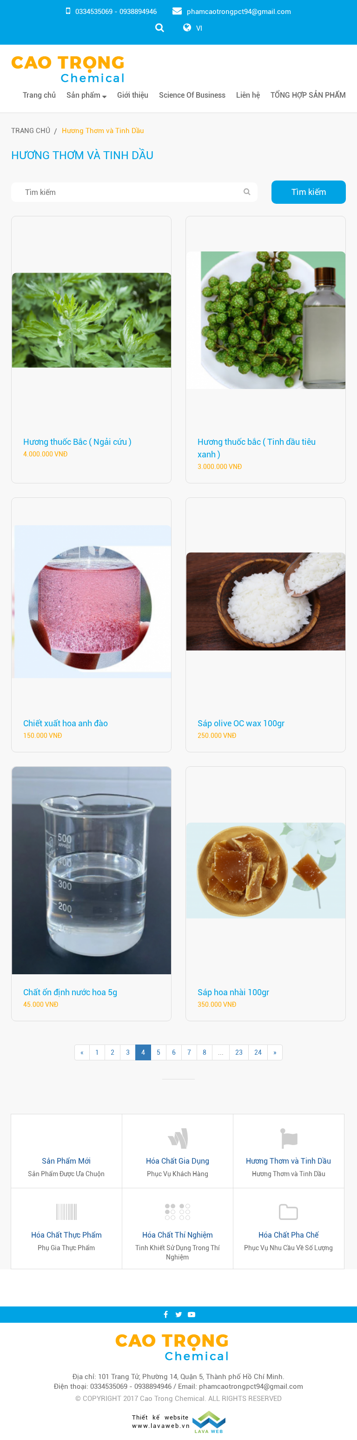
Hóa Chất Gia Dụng (177, 1161)
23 (239, 1052)
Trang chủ (39, 95)
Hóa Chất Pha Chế (288, 1235)
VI (199, 28)
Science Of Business (192, 95)
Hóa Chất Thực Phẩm (66, 1235)
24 (258, 1052)
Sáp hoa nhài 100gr (233, 992)
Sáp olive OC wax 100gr (241, 723)
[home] (171, 1347)
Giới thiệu (132, 95)
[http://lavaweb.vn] (208, 1421)
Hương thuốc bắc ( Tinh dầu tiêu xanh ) (257, 448)
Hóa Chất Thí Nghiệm (177, 1235)
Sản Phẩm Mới (66, 1161)
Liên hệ (248, 95)
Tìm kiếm (308, 192)
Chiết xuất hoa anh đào (65, 723)
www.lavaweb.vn (161, 1425)
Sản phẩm (84, 95)
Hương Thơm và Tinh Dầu (103, 131)
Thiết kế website (160, 1417)
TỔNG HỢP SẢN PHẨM (308, 95)
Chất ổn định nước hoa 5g (70, 992)
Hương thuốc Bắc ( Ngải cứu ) (77, 442)
